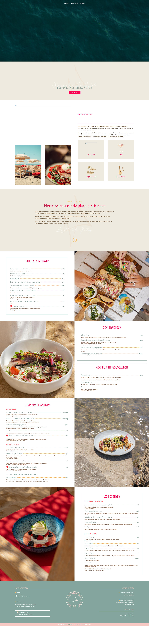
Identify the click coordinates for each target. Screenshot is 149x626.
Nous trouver (74, 3)
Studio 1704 (71, 624)
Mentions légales (129, 614)
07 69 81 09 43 (29, 614)
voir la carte (74, 92)
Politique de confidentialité (127, 615)
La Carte (66, 3)
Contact (82, 3)
